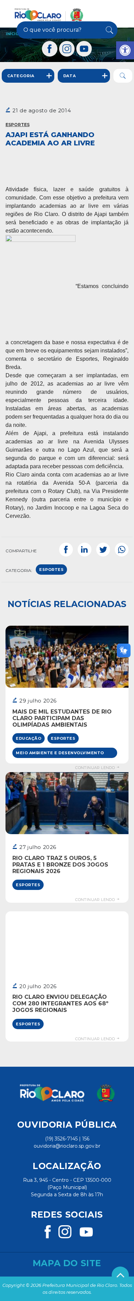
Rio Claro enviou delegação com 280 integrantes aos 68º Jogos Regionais (60, 1003)
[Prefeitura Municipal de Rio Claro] (49, 14)
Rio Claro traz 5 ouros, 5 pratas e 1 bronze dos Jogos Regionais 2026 (60, 864)
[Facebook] (50, 48)
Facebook (66, 549)
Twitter (103, 549)
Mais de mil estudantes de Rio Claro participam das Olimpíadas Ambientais (62, 718)
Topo (120, 1275)
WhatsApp (122, 549)
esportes (51, 569)
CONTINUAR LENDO (95, 767)
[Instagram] (67, 48)
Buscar (109, 30)
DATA (69, 75)
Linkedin (84, 549)
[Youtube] (84, 48)
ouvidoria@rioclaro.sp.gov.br (67, 1146)
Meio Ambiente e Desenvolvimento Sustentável (60, 754)
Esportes (17, 124)
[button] (125, 50)
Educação (28, 738)
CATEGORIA (20, 75)
